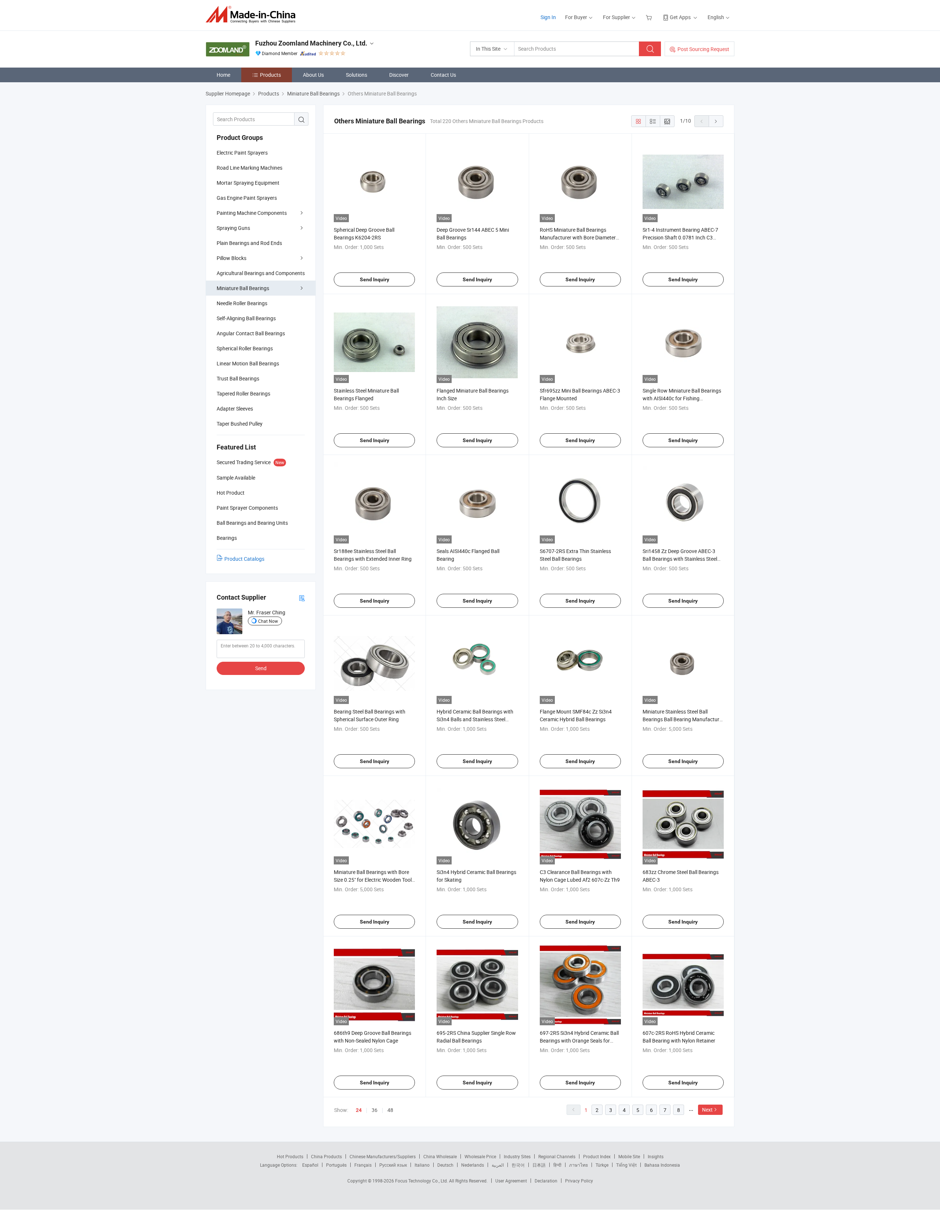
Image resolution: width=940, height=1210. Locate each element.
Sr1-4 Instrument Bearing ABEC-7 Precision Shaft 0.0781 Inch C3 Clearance (680, 237)
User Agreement (511, 1181)
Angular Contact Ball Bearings (251, 333)
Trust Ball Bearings (238, 378)
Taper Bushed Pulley (240, 423)
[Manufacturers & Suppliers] (253, 14)
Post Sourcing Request (703, 49)
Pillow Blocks (231, 257)
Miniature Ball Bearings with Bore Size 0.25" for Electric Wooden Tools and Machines (374, 879)
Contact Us (443, 74)
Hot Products (290, 1156)
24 (359, 1110)
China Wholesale (440, 1156)
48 (390, 1109)
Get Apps (680, 17)
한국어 (518, 1165)
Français (363, 1165)
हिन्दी (557, 1165)
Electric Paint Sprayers (242, 152)
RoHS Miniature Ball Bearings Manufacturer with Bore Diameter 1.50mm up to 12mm (578, 237)
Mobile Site (629, 1156)
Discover (399, 74)
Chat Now (268, 621)
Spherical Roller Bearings (245, 348)
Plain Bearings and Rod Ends (249, 242)
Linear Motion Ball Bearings (248, 363)
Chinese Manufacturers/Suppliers (383, 1156)
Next (707, 1109)
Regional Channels (556, 1156)
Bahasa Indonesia (662, 1165)
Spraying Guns (233, 227)
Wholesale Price (480, 1156)
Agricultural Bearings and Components (261, 273)
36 (374, 1109)
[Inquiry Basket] (650, 17)
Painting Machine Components (252, 212)
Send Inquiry (374, 279)
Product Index (597, 1156)
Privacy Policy (579, 1181)
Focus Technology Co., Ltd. (422, 1181)
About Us (313, 74)
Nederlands (472, 1165)
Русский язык (393, 1165)
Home (223, 74)
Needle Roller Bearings (242, 303)
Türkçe (602, 1165)
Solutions (356, 74)
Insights (656, 1156)
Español (310, 1165)
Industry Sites (517, 1156)
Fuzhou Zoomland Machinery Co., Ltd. (311, 43)
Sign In (548, 17)
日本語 (539, 1165)
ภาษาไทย (578, 1165)
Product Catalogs (244, 558)
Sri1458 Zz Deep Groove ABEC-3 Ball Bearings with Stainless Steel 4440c (680, 559)
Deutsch (445, 1165)
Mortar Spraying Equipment (248, 182)
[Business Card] (302, 598)
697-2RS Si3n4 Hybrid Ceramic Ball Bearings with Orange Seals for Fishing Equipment (579, 1040)
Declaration (546, 1181)
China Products (326, 1156)
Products (270, 74)
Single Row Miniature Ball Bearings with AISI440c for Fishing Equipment (682, 398)
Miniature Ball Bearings (243, 288)
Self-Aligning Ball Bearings (246, 318)
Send (261, 668)
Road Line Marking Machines (249, 167)
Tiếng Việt (626, 1165)
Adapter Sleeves (235, 408)
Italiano (422, 1165)
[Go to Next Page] (716, 121)
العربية (498, 1165)
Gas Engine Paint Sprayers (247, 197)
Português (336, 1165)
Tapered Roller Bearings (243, 393)
